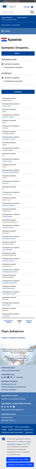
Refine (17, 53)
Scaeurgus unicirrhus (9, 139)
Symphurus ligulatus (8, 205)
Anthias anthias (7, 161)
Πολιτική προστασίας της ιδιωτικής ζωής (13, 387)
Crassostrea (6, 316)
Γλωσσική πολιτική (7, 426)
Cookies (4, 429)
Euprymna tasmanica (8, 238)
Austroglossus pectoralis (10, 272)
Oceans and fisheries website (10, 370)
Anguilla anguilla (7, 150)
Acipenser (5, 183)
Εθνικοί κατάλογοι (22, 17)
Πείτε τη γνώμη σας (18, 358)
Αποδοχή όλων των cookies (18, 459)
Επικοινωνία (29, 432)
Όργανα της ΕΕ (6, 417)
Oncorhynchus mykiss (9, 294)
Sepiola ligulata (7, 216)
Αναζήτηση (32, 12)
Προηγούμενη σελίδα (8, 321)
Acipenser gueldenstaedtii (10, 172)
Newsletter (19, 377)
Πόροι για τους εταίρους (22, 426)
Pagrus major (6, 106)
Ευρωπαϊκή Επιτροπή (6, 17)
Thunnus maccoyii (8, 227)
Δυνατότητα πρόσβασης (8, 389)
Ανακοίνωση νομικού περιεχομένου (12, 432)
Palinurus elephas (8, 117)
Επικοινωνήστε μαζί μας (8, 384)
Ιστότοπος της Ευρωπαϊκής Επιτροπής (13, 399)
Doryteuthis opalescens (9, 283)
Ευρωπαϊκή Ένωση (7, 420)
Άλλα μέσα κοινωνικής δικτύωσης (11, 409)
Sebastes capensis (8, 260)
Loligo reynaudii (7, 249)
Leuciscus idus (7, 194)
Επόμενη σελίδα (29, 321)
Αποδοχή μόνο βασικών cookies (20, 465)
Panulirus (5, 128)
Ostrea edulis (6, 305)
